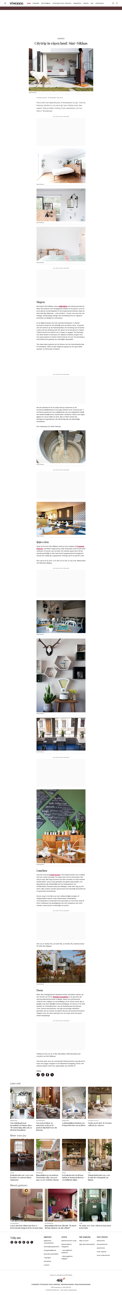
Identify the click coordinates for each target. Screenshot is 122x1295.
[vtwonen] (16, 3)
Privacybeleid (44, 1284)
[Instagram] (20, 1242)
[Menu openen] (5, 3)
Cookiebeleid (35, 1284)
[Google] (12, 1242)
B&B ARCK (63, 306)
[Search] (117, 3)
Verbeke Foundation (60, 997)
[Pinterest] (27, 1242)
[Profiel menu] (113, 3)
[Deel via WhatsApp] (42, 1074)
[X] (31, 1242)
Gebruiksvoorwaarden (67, 1284)
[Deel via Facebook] (47, 1074)
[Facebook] (16, 1242)
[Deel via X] (52, 1074)
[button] (54, 1284)
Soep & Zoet (55, 875)
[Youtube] (23, 1242)
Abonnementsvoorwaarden (83, 1284)
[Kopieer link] (38, 1074)
